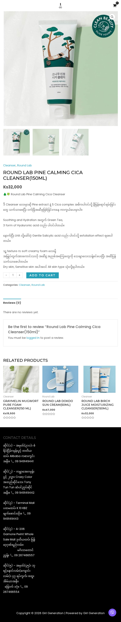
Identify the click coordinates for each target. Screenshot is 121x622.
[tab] (12, 303)
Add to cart (42, 275)
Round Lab (24, 165)
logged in (33, 338)
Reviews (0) (12, 303)
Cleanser (9, 165)
